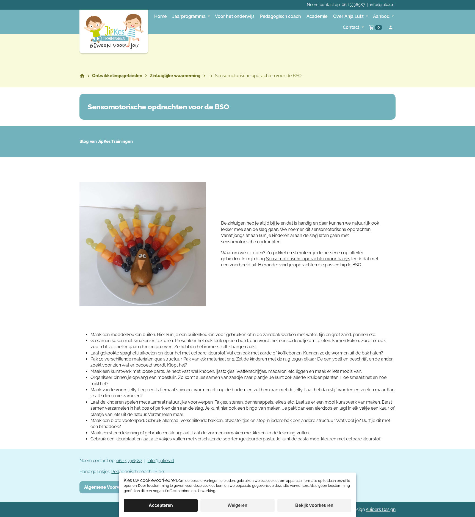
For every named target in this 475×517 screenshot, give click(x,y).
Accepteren (161, 505)
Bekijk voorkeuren (314, 505)
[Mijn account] (391, 27)
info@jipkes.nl (383, 4)
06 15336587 (353, 4)
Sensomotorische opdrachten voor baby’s (308, 258)
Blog (159, 471)
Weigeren (237, 505)
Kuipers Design (381, 509)
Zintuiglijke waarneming (175, 75)
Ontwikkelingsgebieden (117, 75)
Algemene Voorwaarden (109, 487)
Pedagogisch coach (131, 471)
